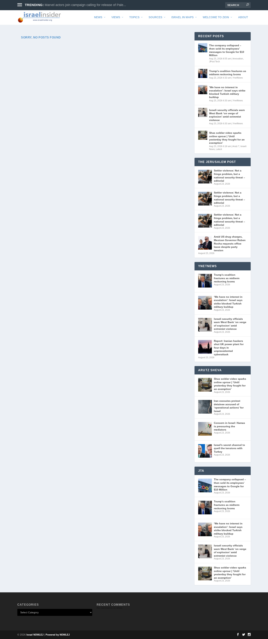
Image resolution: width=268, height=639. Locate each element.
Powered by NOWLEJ (58, 634)
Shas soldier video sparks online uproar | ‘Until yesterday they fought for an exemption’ (227, 137)
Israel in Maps (182, 17)
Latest (219, 149)
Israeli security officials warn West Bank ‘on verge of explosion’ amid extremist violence (227, 115)
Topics (134, 17)
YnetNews (238, 78)
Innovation (238, 58)
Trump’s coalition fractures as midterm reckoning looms (227, 73)
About (243, 17)
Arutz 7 (235, 146)
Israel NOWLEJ (34, 634)
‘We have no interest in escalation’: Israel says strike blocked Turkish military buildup (227, 92)
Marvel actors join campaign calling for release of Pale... (85, 5)
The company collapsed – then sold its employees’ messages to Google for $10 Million (226, 50)
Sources (155, 17)
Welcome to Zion (216, 17)
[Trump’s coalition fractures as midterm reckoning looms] (202, 73)
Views (115, 17)
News (98, 17)
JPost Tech (214, 61)
